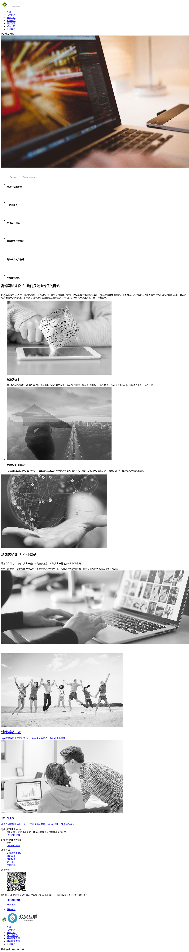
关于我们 (11, 862)
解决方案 (11, 26)
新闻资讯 (11, 23)
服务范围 (11, 17)
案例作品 (11, 20)
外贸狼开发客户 (14, 853)
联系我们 (11, 29)
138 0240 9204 (13, 835)
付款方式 (11, 865)
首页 (9, 12)
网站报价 (11, 859)
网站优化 (11, 856)
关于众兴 (11, 15)
